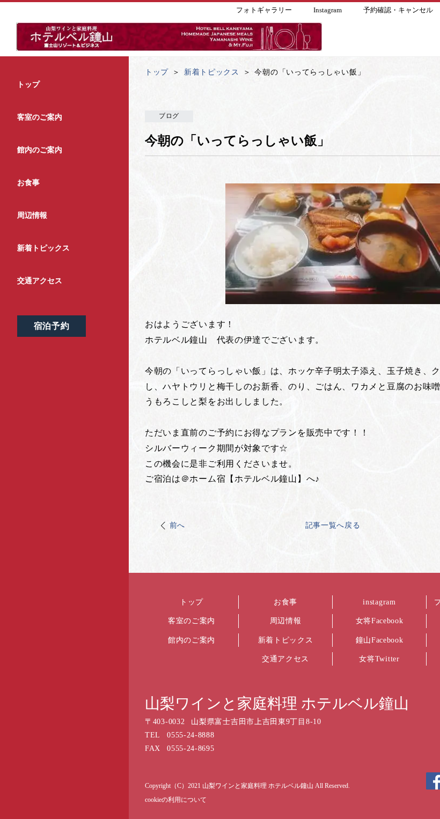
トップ (191, 602)
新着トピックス (285, 640)
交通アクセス (285, 659)
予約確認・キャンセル (398, 10)
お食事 (285, 602)
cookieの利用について (176, 799)
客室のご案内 (191, 621)
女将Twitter (379, 659)
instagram (379, 602)
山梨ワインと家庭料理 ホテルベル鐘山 (277, 703)
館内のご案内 (191, 640)
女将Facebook (380, 621)
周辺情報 (286, 621)
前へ (177, 525)
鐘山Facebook (380, 640)
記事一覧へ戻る (333, 525)
